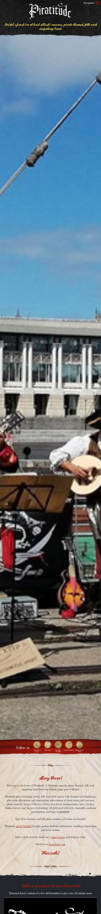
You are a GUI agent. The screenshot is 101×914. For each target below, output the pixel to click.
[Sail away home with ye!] (50, 12)
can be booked (24, 826)
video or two (58, 837)
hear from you (57, 844)
